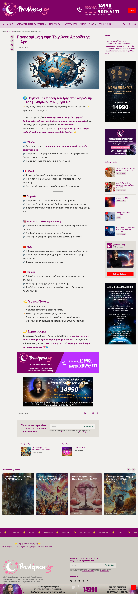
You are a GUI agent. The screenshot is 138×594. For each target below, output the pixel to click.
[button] (3, 24)
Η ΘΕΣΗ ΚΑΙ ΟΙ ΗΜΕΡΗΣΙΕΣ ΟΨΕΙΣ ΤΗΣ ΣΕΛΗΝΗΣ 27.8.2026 (125, 229)
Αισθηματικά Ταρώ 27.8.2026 (123, 214)
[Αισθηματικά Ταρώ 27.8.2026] (110, 216)
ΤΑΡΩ (118, 217)
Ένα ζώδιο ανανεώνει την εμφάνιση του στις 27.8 (125, 169)
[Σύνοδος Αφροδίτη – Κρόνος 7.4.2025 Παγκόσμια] (18, 494)
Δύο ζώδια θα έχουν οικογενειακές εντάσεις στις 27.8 (125, 185)
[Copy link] (12, 49)
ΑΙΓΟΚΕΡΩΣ (70, 532)
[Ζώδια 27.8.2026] (110, 202)
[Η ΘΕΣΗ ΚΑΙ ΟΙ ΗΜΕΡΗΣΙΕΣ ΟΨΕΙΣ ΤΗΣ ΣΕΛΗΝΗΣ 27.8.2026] (110, 231)
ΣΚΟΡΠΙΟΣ (33, 532)
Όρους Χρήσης (83, 432)
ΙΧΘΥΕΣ (106, 532)
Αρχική (4, 31)
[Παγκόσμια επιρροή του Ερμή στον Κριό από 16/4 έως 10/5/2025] (120, 494)
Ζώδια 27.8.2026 (122, 198)
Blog (10, 31)
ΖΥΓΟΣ (17, 532)
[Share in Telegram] (12, 45)
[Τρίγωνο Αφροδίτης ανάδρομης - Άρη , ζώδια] (37, 449)
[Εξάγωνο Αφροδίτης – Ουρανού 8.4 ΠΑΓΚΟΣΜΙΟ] (52, 494)
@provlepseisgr (119, 244)
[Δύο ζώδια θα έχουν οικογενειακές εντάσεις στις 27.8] (110, 187)
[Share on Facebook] (12, 37)
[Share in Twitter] (12, 41)
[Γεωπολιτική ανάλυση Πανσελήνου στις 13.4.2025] (86, 494)
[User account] (129, 24)
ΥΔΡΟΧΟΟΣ (89, 532)
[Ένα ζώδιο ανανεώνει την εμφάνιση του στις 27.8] (110, 172)
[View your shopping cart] (134, 24)
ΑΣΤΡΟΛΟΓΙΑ (121, 173)
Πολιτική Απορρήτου (67, 432)
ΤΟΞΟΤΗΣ (51, 532)
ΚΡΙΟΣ (121, 532)
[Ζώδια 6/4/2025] (78, 449)
